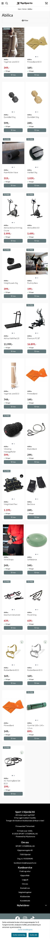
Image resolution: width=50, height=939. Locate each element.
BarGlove (31, 504)
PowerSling (31, 615)
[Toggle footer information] (46, 905)
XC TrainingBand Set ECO (12, 782)
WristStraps (8, 559)
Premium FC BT (33, 338)
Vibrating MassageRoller (10, 450)
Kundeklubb (25, 900)
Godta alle (33, 935)
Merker (24, 9)
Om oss (25, 884)
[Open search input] (6, 3)
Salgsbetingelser (25, 892)
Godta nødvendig (19, 935)
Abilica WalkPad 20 (11, 338)
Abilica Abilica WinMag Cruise (13, 229)
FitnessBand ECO (34, 62)
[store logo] (24, 3)
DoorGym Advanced (12, 615)
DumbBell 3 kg (33, 117)
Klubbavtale (25, 896)
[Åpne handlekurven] (46, 3)
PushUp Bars (32, 283)
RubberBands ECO (11, 670)
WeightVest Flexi (10, 504)
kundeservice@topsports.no (25, 863)
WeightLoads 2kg (11, 283)
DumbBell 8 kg (9, 117)
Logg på (25, 879)
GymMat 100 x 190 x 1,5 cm (35, 726)
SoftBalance (32, 559)
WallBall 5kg (32, 172)
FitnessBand (32, 393)
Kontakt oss (25, 888)
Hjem (19, 9)
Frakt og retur (25, 871)
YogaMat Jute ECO (11, 62)
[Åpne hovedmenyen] (3, 3)
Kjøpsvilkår (25, 875)
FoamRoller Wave (11, 172)
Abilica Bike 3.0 (33, 228)
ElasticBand (32, 449)
